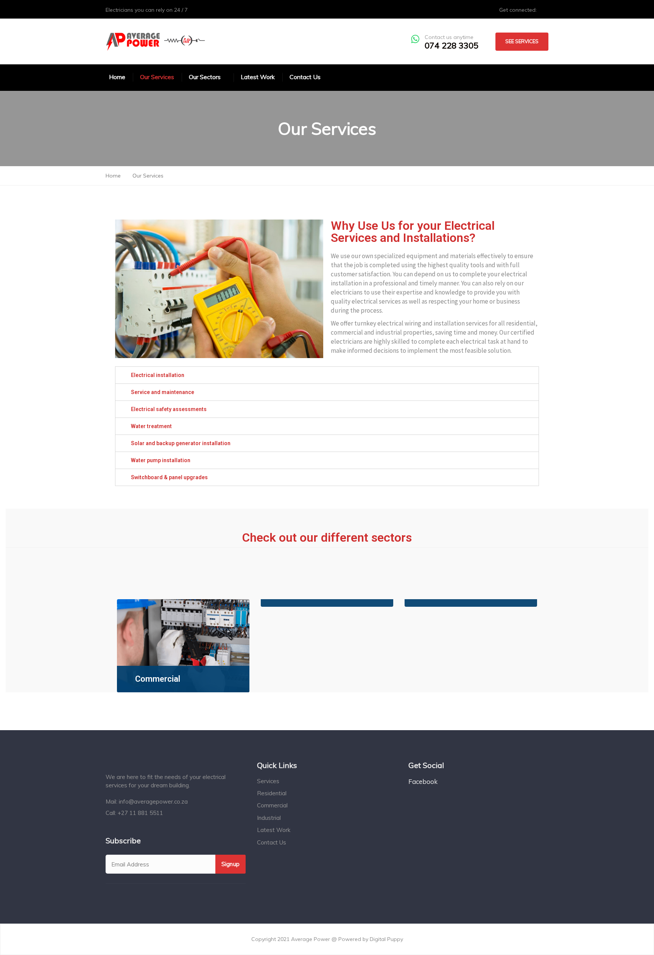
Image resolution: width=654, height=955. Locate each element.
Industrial (269, 817)
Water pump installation (160, 460)
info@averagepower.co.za (153, 801)
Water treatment (151, 426)
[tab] (327, 375)
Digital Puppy (386, 939)
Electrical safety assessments (169, 409)
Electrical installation (157, 375)
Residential (272, 793)
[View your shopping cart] (527, 76)
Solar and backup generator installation (180, 443)
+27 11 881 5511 (140, 812)
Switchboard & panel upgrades (169, 477)
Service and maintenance (162, 392)
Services (268, 781)
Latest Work (273, 829)
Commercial (157, 679)
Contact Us (271, 842)
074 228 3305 (451, 45)
